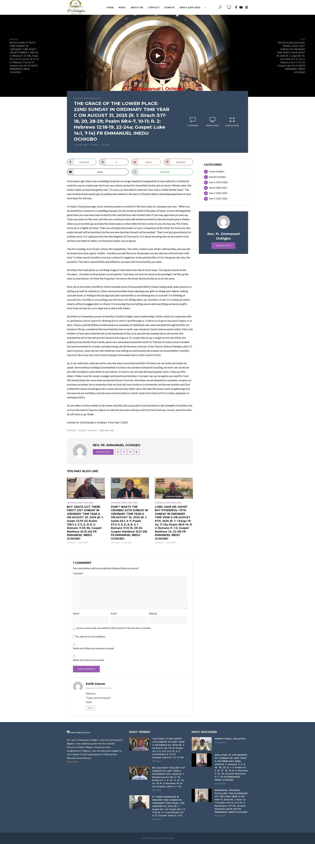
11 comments (221, 742)
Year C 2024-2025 (92, 98)
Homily (82, 430)
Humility (92, 430)
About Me (137, 7)
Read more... (73, 761)
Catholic (71, 430)
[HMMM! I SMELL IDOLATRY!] (202, 743)
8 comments (220, 783)
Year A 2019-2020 (189, 7)
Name (76, 613)
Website (153, 613)
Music (122, 7)
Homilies (78, 98)
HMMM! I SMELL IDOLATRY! (230, 738)
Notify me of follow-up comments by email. (93, 648)
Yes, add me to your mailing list (90, 636)
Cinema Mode (232, 125)
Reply (90, 708)
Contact (154, 7)
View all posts (103, 452)
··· (206, 7)
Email (114, 613)
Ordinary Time (106, 430)
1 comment (193, 125)
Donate (169, 7)
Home (110, 7)
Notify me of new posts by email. (88, 660)
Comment (78, 573)
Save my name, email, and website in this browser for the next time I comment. (113, 628)
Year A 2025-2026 (85, 502)
